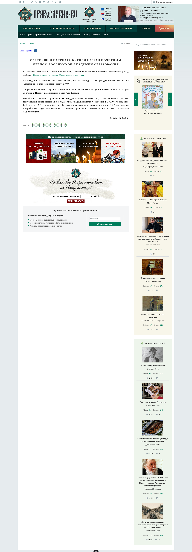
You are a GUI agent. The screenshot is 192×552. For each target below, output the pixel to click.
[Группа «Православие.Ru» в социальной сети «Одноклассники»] (24, 2)
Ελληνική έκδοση (108, 10)
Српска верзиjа (108, 15)
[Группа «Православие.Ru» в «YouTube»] (40, 2)
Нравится (29, 50)
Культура (106, 35)
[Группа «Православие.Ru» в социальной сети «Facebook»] (28, 2)
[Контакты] (60, 2)
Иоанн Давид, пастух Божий (153, 365)
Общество (95, 35)
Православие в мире (44, 35)
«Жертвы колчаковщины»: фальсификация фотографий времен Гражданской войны (153, 525)
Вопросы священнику (121, 28)
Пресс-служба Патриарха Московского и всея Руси (59, 74)
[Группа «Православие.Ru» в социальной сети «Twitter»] (32, 2)
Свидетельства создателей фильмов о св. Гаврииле (152, 162)
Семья (85, 35)
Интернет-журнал (92, 28)
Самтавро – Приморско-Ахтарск (153, 199)
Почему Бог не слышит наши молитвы (153, 315)
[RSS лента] (56, 2)
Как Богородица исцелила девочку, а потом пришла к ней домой (152, 440)
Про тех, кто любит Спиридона (153, 402)
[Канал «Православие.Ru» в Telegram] (48, 2)
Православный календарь (89, 20)
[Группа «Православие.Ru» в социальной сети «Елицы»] (44, 2)
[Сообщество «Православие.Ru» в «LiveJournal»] (36, 2)
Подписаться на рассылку (164, 2)
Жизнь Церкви (26, 35)
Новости (146, 28)
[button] (126, 21)
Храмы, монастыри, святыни (68, 35)
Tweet (22, 50)
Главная (22, 43)
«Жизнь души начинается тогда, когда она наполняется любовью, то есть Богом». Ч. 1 (153, 239)
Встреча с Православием (62, 28)
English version (108, 19)
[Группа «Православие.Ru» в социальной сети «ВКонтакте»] (20, 2)
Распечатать (127, 43)
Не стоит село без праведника (153, 278)
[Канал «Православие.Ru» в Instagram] (52, 2)
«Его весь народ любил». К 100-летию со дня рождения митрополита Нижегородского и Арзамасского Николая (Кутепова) (153, 481)
